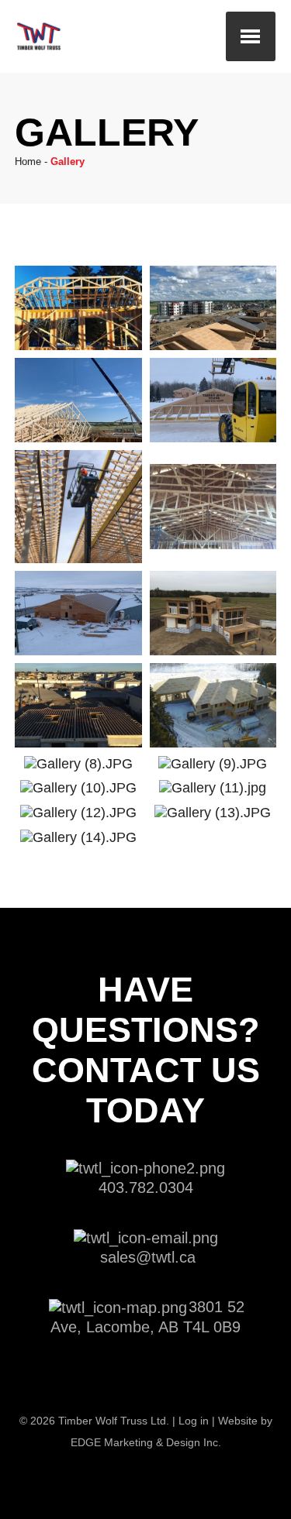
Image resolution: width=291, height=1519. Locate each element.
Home (28, 161)
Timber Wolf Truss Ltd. (113, 1420)
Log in (193, 1420)
